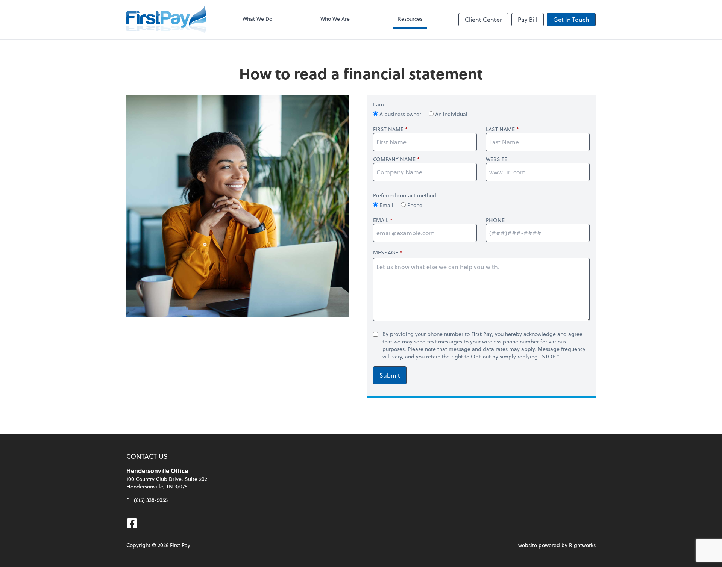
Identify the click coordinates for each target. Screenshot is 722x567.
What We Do (257, 19)
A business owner (400, 114)
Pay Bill (527, 19)
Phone (414, 205)
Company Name (394, 159)
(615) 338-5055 (151, 500)
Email (386, 205)
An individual (450, 114)
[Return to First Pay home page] (166, 19)
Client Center (483, 19)
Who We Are (335, 19)
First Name (388, 129)
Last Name (500, 129)
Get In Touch (571, 19)
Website (496, 159)
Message (385, 252)
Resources (410, 19)
